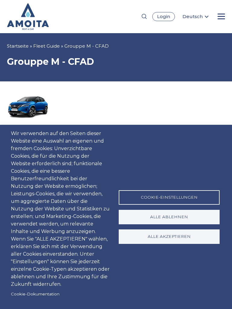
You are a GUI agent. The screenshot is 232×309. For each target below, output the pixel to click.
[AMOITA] (38, 16)
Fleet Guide (46, 46)
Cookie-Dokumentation (35, 294)
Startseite (18, 46)
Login (163, 16)
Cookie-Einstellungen (169, 197)
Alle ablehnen (169, 216)
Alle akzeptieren (169, 236)
